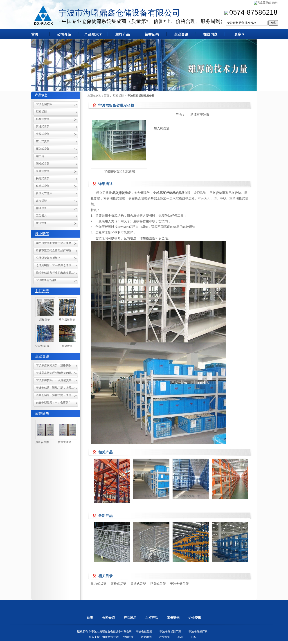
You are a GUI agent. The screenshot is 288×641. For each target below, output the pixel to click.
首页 (106, 95)
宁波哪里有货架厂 (47, 280)
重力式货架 (43, 141)
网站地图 (146, 637)
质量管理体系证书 (46, 442)
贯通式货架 (43, 126)
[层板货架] (45, 307)
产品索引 (164, 637)
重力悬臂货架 (189, 559)
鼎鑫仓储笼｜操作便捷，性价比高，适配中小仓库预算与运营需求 (57, 395)
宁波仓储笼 (150, 559)
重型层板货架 (67, 319)
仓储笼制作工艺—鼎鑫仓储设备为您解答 (57, 265)
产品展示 (130, 617)
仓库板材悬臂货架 (228, 559)
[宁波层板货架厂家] (200, 479)
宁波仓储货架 (44, 104)
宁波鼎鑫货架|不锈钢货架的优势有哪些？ (57, 372)
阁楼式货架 (43, 163)
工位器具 (41, 215)
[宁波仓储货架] (121, 486)
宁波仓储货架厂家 (170, 631)
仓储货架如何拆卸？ (48, 257)
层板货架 (41, 111)
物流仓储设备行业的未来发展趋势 (56, 272)
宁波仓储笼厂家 (198, 631)
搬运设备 (41, 223)
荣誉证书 (42, 413)
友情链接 (128, 637)
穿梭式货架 (43, 133)
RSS (193, 637)
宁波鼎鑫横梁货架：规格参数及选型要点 (57, 365)
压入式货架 (43, 148)
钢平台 (40, 156)
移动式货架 (43, 185)
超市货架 (41, 200)
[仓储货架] (67, 333)
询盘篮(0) (271, 2)
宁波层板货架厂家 (189, 496)
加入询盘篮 (161, 128)
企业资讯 (42, 356)
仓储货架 (67, 346)
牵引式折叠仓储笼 (110, 559)
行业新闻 (42, 234)
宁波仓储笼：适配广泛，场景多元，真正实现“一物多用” (57, 387)
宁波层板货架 (150, 496)
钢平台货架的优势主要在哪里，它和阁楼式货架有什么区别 (57, 243)
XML (180, 637)
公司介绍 (108, 617)
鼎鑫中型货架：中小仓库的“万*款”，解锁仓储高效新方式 (57, 402)
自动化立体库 (44, 193)
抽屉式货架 (43, 178)
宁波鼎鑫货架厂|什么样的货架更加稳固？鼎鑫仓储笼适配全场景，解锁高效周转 (57, 380)
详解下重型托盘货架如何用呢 (53, 250)
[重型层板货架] (67, 307)
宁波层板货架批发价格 (119, 171)
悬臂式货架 (43, 171)
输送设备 (41, 208)
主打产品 (42, 291)
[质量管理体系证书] (45, 429)
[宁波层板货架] (160, 479)
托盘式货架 (43, 119)
